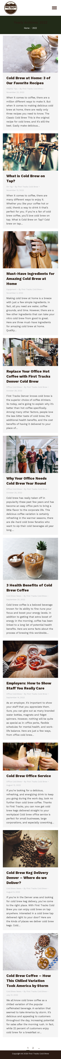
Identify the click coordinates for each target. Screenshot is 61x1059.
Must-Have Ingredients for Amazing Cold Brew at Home (30, 279)
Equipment (11, 289)
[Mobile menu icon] (54, 8)
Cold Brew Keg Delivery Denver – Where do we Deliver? (27, 878)
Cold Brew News (13, 596)
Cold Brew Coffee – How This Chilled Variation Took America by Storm (28, 981)
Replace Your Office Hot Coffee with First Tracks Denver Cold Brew (28, 376)
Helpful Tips (11, 89)
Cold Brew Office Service (28, 776)
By (31, 89)
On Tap (9, 187)
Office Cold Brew (14, 387)
